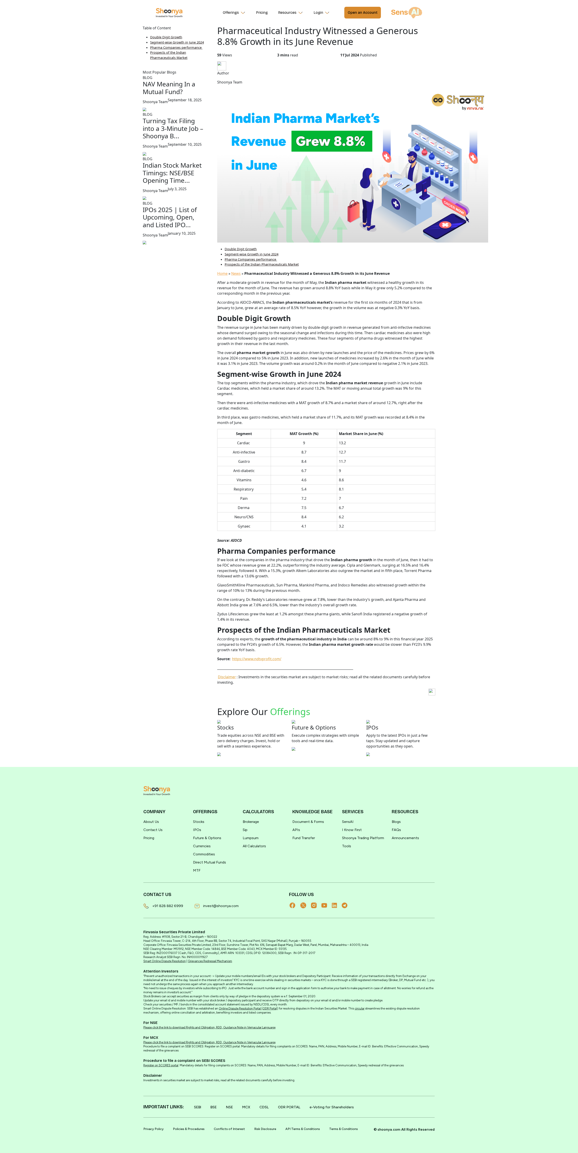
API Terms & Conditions (302, 1129)
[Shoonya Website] (169, 12)
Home (222, 273)
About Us (151, 822)
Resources (287, 12)
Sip (245, 830)
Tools (346, 846)
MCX (246, 1107)
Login (318, 12)
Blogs (396, 822)
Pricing (262, 12)
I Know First (352, 830)
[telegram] (347, 905)
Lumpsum (251, 838)
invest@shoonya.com (221, 906)
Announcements (405, 838)
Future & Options (207, 838)
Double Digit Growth (166, 37)
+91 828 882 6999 (167, 906)
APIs (296, 830)
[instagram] (316, 905)
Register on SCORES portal (160, 1065)
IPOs (197, 830)
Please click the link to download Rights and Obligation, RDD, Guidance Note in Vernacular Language (209, 1027)
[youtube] (326, 905)
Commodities (204, 854)
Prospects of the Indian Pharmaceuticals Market (262, 264)
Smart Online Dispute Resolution (164, 961)
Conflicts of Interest (229, 1129)
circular (359, 1008)
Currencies (202, 846)
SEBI (197, 1107)
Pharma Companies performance (176, 47)
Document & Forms (308, 822)
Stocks (198, 822)
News (236, 273)
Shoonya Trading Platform (363, 838)
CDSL (264, 1107)
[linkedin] (337, 905)
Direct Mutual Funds (209, 862)
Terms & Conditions (343, 1129)
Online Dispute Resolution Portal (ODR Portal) (248, 1008)
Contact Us (153, 830)
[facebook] (294, 905)
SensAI (348, 822)
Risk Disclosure (265, 1129)
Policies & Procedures (189, 1129)
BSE (213, 1107)
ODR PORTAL (289, 1107)
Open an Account (363, 12)
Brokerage (251, 822)
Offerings (231, 12)
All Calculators (254, 846)
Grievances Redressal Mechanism (210, 961)
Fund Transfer (303, 838)
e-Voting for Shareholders (332, 1107)
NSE (229, 1107)
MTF (196, 870)
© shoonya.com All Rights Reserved (404, 1129)
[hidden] (156, 790)
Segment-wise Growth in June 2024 (177, 42)
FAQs (396, 830)
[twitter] (305, 905)
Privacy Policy (153, 1129)
